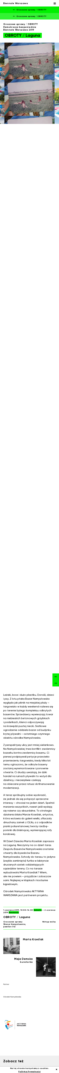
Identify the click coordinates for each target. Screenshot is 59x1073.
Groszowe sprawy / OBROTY (30, 9)
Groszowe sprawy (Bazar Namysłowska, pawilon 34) (14, 924)
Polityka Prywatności (29, 1071)
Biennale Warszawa (15, 3)
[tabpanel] (29, 83)
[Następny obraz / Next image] (55, 683)
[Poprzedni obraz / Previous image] (55, 676)
